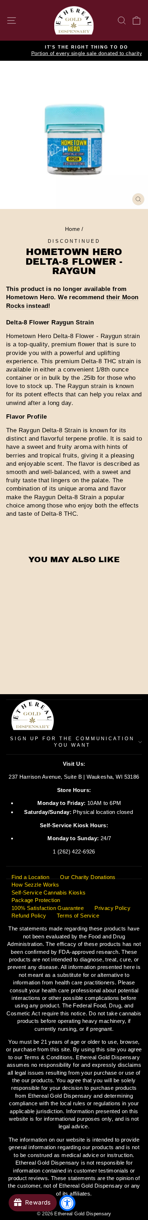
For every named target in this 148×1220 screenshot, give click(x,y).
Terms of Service (78, 915)
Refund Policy (28, 915)
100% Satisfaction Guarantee (47, 908)
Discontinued (74, 241)
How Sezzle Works (35, 885)
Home (72, 229)
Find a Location (30, 877)
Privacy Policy (112, 908)
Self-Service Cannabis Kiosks (48, 892)
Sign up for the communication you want (72, 742)
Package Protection (35, 900)
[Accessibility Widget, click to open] (67, 1203)
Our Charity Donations (88, 877)
